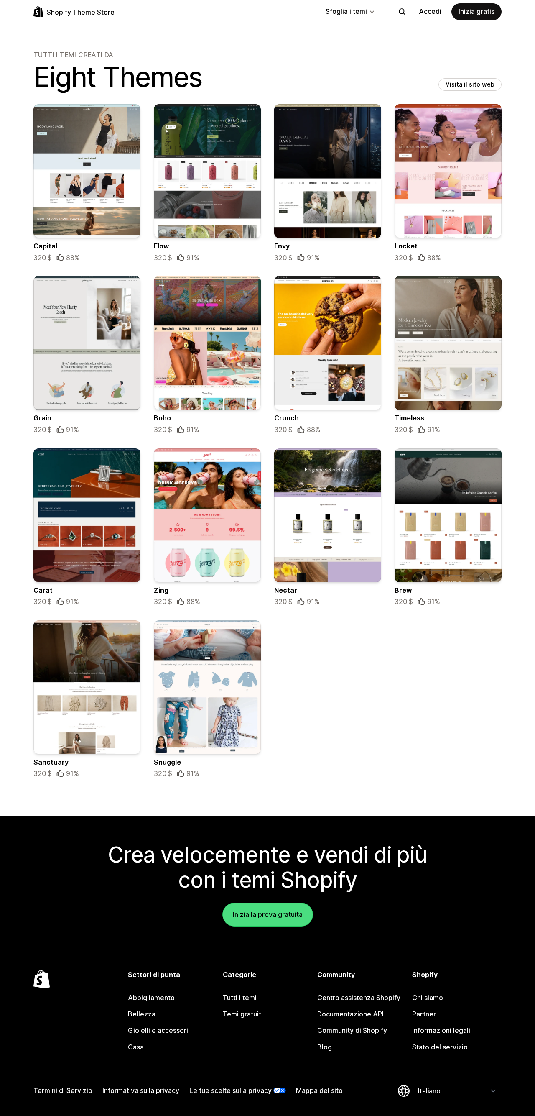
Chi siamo (427, 997)
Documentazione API (350, 1014)
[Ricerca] (402, 11)
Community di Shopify (352, 1030)
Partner (424, 1014)
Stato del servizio (440, 1047)
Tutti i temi (240, 997)
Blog (324, 1047)
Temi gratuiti (243, 1014)
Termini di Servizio (62, 1090)
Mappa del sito (319, 1090)
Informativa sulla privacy (140, 1090)
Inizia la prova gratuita (268, 914)
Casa (136, 1047)
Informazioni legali (441, 1030)
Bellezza (141, 1014)
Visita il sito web (470, 84)
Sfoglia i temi (346, 11)
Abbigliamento (151, 997)
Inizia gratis (476, 11)
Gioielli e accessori (158, 1030)
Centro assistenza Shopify (358, 997)
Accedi (430, 11)
